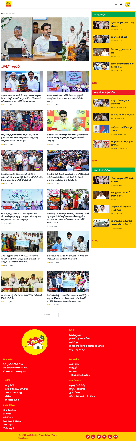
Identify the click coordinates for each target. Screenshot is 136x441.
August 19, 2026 (53, 304)
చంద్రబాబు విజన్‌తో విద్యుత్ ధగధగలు (121, 129)
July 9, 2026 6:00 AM (118, 118)
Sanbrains (130, 437)
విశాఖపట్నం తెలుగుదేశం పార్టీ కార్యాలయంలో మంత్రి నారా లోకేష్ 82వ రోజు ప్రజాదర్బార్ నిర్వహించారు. (67, 257)
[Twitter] (104, 437)
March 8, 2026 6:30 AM (119, 148)
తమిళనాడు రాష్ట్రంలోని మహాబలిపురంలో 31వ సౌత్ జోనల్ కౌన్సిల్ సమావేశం (21, 296)
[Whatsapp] (93, 437)
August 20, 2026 (8, 301)
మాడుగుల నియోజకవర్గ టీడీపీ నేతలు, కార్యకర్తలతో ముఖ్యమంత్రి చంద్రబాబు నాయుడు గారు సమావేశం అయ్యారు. (65, 98)
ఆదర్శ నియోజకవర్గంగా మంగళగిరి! (120, 102)
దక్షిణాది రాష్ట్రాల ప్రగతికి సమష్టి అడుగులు (122, 24)
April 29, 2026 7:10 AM (119, 134)
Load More (45, 315)
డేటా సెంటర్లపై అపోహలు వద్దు (121, 51)
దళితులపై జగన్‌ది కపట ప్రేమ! (122, 114)
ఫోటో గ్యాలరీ (10, 13)
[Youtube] (115, 437)
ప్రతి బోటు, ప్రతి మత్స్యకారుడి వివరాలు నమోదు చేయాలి (122, 222)
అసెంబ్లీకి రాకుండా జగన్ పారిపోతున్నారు (120, 194)
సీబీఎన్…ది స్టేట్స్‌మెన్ (119, 37)
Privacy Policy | (45, 435)
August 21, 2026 (117, 29)
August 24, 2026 (8, 104)
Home (3, 13)
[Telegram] (88, 437)
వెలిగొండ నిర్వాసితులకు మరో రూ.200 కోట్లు (122, 65)
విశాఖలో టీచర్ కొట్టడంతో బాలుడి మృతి (121, 208)
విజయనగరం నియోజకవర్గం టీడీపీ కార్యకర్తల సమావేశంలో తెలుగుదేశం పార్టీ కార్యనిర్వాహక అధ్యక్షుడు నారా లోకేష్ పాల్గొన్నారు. (67, 138)
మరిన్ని (94, 83)
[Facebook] (99, 437)
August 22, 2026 (53, 104)
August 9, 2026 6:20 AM (119, 107)
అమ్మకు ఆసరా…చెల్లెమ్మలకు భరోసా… (122, 143)
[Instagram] (110, 437)
